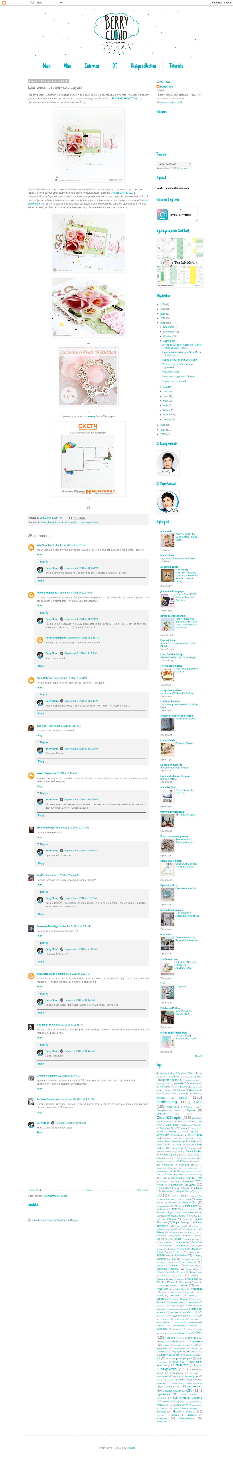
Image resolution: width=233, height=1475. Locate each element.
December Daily (167, 1128)
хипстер (164, 1408)
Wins (67, 66)
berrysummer (166, 1090)
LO (65, 522)
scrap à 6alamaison (171, 690)
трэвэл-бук (194, 1402)
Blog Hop (194, 1090)
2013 (163, 434)
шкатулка (192, 1415)
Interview (92, 66)
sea (195, 1245)
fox (173, 1152)
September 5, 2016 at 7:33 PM (75, 926)
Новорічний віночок (185, 718)
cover (190, 1121)
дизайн (187, 1312)
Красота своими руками (174, 836)
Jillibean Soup (190, 1175)
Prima (188, 1235)
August (167, 387)
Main (46, 66)
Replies (44, 561)
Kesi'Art (52, 522)
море (199, 1358)
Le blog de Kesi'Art (171, 764)
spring (196, 1255)
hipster (196, 1161)
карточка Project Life (180, 1333)
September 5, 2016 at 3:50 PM (80, 850)
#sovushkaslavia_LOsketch (170, 1073)
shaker (173, 1249)
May (166, 400)
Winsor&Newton (168, 1285)
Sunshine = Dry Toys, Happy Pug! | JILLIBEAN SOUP (185, 965)
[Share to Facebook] (81, 518)
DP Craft (174, 1135)
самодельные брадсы (181, 1383)
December (169, 327)
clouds (195, 1118)
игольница (179, 1319)
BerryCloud (52, 568)
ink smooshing (191, 1168)
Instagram (185, 1171)
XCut (164, 1292)
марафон (177, 1351)
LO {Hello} (180, 986)
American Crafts (192, 1080)
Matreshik (42, 1024)
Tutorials (176, 66)
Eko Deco (178, 1138)
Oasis (185, 1219)
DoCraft (160, 1132)
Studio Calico (167, 1262)
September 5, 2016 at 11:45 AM (61, 875)
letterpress (166, 1191)
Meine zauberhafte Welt (173, 1032)
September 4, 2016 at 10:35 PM (81, 568)
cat (197, 1107)
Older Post (142, 1190)
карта (189, 1329)
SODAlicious (163, 1255)
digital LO (195, 1128)
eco (168, 1138)
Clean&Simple (169, 1117)
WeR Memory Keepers (190, 1282)
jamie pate (166, 531)
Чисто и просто (184, 1411)
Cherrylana (162, 1110)
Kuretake (175, 1181)
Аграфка (189, 1292)
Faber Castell (164, 1144)
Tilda (159, 1272)
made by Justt (168, 787)
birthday (181, 1090)
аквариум (193, 1296)
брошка (196, 1299)
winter (184, 1285)
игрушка (194, 1319)
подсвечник (162, 1376)
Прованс (167, 1380)
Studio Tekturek (187, 1262)
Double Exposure (190, 1132)
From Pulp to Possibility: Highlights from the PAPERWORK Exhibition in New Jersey (186, 576)
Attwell (173, 1087)
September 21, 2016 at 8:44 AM (63, 1075)
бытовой (161, 1302)
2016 (163, 323)
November (169, 331)
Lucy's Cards (167, 740)
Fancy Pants (177, 1148)
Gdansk (183, 1155)
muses (193, 1209)
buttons (196, 1094)
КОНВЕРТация (177, 1341)
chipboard (42, 522)
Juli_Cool (42, 725)
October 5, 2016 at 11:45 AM (71, 1123)
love (182, 1195)
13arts (191, 1073)
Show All (198, 1056)
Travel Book (196, 1272)
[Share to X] (77, 518)
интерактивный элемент (185, 1326)
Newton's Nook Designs (173, 1216)
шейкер (175, 1415)
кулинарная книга (182, 1345)
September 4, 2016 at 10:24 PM (75, 592)
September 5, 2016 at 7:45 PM (80, 653)
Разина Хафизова (47, 592)
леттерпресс (179, 1348)
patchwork (161, 1229)
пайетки (194, 1369)
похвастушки (191, 1376)
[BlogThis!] (74, 518)
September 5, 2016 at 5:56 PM (83, 637)
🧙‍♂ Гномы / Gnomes (185, 815)
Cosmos (179, 1121)
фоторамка (197, 1405)
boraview (165, 934)
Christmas (162, 1113)
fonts (159, 1152)
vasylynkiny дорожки (172, 811)
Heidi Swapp (182, 1161)
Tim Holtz (171, 1272)
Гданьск (160, 1306)
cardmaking (167, 1102)
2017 (163, 318)
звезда (198, 1315)
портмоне (177, 1376)
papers (195, 1226)
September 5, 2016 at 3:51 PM (80, 898)
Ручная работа (169, 885)
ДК (197, 1312)
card (183, 1097)
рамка (196, 1379)
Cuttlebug (186, 1125)
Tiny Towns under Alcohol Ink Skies (177, 558)
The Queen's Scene (171, 665)
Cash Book (173, 1107)
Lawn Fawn (177, 1184)
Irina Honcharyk (45, 827)
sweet (187, 1266)
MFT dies (177, 1206)
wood (197, 1286)
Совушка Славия (172, 1391)
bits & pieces (167, 555)
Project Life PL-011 (122, 192)
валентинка (177, 1302)
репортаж (161, 1383)
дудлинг (178, 1315)
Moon (183, 1209)
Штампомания (186, 1418)
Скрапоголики (192, 1386)
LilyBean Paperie (169, 701)
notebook (171, 1219)
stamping (161, 1259)
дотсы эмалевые (164, 1316)
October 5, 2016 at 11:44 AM (79, 1000)
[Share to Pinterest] (84, 518)
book (159, 1093)
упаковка (161, 1405)
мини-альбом (170, 1354)
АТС (175, 1299)
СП (189, 1390)
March (167, 410)
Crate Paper (172, 1125)
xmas (172, 1292)
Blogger (131, 1448)
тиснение (161, 1398)
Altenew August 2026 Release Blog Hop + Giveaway (185, 597)
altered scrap (170, 1079)
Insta (173, 1171)
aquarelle (178, 1083)
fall (188, 1144)
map (188, 1199)
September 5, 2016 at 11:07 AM (72, 827)
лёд (196, 1345)
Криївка (166, 1345)
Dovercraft (162, 1135)
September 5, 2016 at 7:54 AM (64, 725)
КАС (198, 1333)
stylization (161, 1266)
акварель (176, 1295)
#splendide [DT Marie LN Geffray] (176, 693)
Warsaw (180, 1279)
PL (197, 1232)
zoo (179, 1292)
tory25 (40, 875)
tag (196, 1265)
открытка (169, 1369)
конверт (161, 1341)
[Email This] (70, 518)
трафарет (179, 1401)
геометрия (171, 1306)
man (180, 1199)
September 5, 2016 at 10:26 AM (81, 799)
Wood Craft (162, 1289)
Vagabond (161, 1279)
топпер (166, 1402)
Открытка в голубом (185, 888)
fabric (178, 1144)
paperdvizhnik (181, 1226)
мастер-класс (194, 1351)
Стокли (41, 1075)
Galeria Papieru (194, 1151)
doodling (172, 1132)
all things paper (169, 566)
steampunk (186, 1259)
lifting (197, 1191)
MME (174, 1209)
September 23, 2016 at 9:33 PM (77, 1099)
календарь (162, 1329)
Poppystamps (174, 1235)
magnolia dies (196, 1196)
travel (182, 1272)
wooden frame (179, 1289)
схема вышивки (189, 1395)
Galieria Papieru (168, 1154)
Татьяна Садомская (48, 1099)
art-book (194, 1083)
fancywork (194, 1148)
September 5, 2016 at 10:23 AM (81, 701)
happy (160, 1161)
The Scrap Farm (169, 959)
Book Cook (171, 1094)
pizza (190, 1232)
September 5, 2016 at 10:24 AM (81, 748)
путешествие (182, 1379)
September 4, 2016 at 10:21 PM (69, 545)
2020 (163, 304)
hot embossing (165, 1164)
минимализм (192, 1355)
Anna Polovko (44, 678)
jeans (178, 1175)
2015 (163, 425)
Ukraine (194, 1276)
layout (60, 522)
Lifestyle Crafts (183, 1191)
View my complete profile (170, 102)
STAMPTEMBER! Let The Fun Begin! (178, 657)
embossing (179, 1141)
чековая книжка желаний (186, 1408)
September (169, 340)
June (166, 396)
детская (174, 1312)
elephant (189, 1138)
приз (159, 1380)
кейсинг (171, 1338)
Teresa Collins (192, 1269)
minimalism (162, 1209)
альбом (162, 1298)
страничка (84, 522)
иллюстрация (164, 1322)
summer (174, 1265)
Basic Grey (197, 1087)
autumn (183, 1086)
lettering (198, 1188)
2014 (163, 429)
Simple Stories (164, 1252)
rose (197, 1239)
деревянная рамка (177, 1309)
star (174, 1259)
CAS (198, 1102)
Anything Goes (163, 1084)
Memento (172, 1202)
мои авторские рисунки (179, 1358)
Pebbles (174, 1229)
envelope (194, 1141)
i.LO (162, 983)
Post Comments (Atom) (55, 1195)
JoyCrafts (163, 1178)
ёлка (188, 1315)
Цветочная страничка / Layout (178, 376)
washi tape (193, 1279)
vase (171, 1279)
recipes (188, 1239)
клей (182, 1338)
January (167, 419)
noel (191, 1216)
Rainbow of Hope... (169, 779)
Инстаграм (180, 1322)
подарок (194, 1373)
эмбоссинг (162, 1421)
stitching (198, 1259)
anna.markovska (46, 973)
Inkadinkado (162, 1171)
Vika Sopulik (44, 545)
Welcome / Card (170, 372)
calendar (161, 1098)
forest (166, 1152)
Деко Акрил (186, 1305)
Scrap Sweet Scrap (171, 860)
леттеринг (162, 1348)
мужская (163, 1362)
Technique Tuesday (167, 1268)
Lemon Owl (163, 1188)
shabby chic (162, 1249)
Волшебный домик (171, 910)
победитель (176, 1373)
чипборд (94, 522)
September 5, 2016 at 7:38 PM (80, 949)
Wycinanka (196, 1288)
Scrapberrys (182, 1242)
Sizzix (179, 1252)
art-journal (162, 1086)
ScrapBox (73, 522)
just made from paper (172, 591)
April (166, 405)
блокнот (184, 1299)
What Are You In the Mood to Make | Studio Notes (186, 537)
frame (180, 1152)
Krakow (163, 1181)
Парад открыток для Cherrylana (179, 359)
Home (89, 1190)
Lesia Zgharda (181, 1188)
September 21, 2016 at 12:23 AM (66, 1024)
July (165, 391)
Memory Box (189, 1202)
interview (167, 1174)
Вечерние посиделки (172, 615)
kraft (200, 1178)
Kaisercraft (176, 1178)
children (177, 1111)
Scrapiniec (166, 1245)
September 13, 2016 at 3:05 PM (73, 973)
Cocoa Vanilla (164, 1121)
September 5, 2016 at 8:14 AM (60, 773)
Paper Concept (181, 1222)
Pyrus (167, 1239)
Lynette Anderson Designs (175, 776)
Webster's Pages (165, 1282)
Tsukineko (165, 1276)
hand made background (188, 1158)
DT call (190, 1135)
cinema (189, 1114)
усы (171, 1405)
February (168, 414)
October (167, 336)
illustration (184, 1164)
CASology (187, 1107)
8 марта (186, 1077)
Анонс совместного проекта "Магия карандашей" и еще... (181, 346)
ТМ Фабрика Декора (187, 1397)
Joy (200, 1175)
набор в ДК (178, 1362)
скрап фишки (173, 1387)
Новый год (180, 1365)
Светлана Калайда (47, 926)
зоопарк (164, 1319)
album (198, 1076)
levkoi (40, 773)
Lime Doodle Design (171, 654)
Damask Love (167, 640)
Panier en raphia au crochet (174, 767)
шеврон (160, 1415)
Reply (40, 554)
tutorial (179, 1275)
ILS (196, 1165)
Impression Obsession (167, 1168)
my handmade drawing (189, 1212)
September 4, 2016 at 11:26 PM (70, 678)
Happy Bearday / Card (174, 381)
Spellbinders (180, 1255)
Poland (160, 1235)
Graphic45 (194, 1155)
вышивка (193, 1302)
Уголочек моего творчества (176, 715)
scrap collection (164, 1242)
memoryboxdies (163, 1206)
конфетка (195, 1341)
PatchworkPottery (170, 1008)
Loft (174, 1196)
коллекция (193, 1338)
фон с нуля (182, 1405)
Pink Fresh (188, 1229)
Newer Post (35, 1190)
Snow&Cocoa (193, 1252)
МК (158, 1358)
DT (114, 66)
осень (199, 1365)
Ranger (177, 1239)
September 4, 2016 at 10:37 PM (81, 619)
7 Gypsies (174, 1076)
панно (160, 1373)
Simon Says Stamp (189, 1249)
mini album (191, 1205)
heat (169, 1161)
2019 (163, 309)
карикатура (178, 1329)
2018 (163, 313)
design (183, 1128)
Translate (182, 168)
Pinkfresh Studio (176, 1232)
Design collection (143, 66)
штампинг (162, 1418)
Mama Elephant (167, 1199)
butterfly (184, 1093)
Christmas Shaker (184, 743)
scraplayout (182, 1245)
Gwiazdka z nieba (165, 1158)
